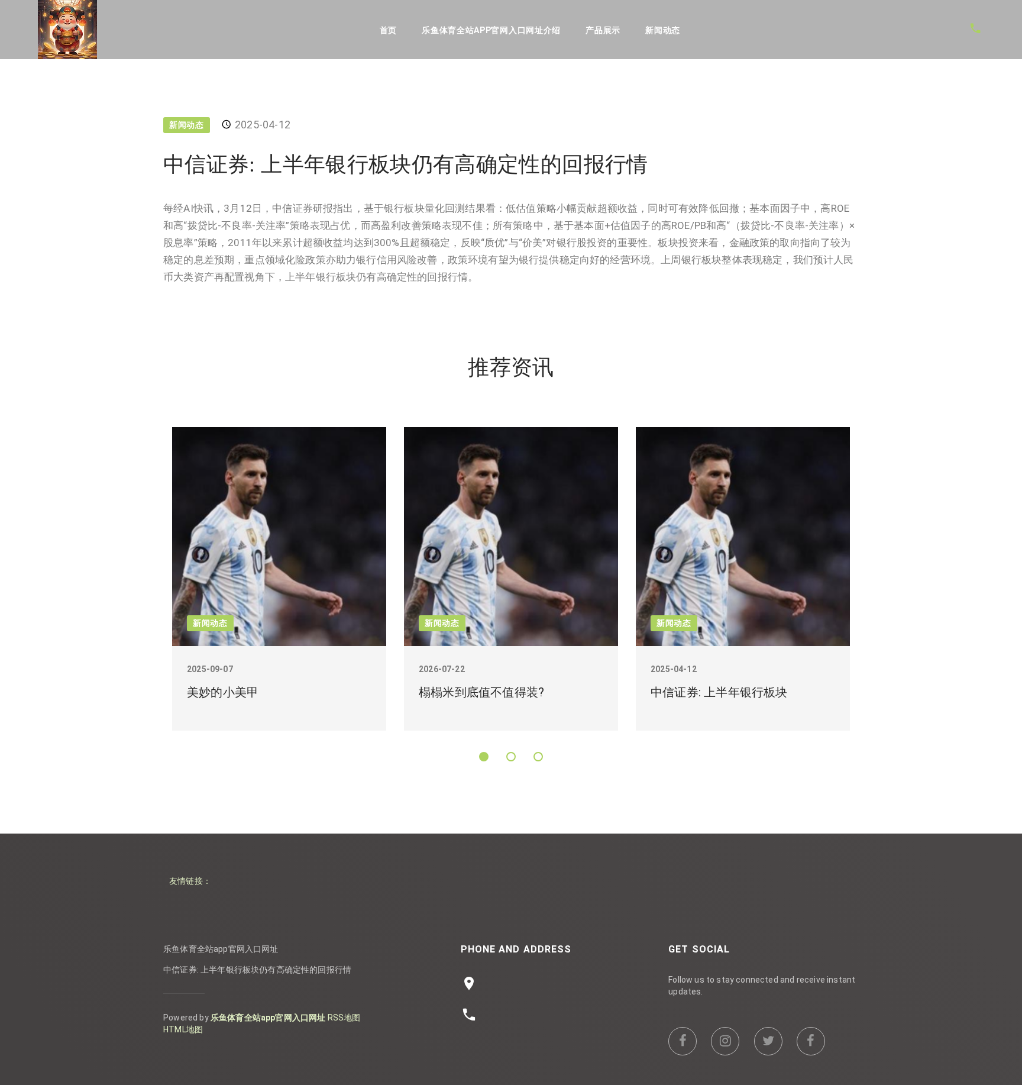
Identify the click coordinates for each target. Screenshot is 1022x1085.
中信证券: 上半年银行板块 (719, 692)
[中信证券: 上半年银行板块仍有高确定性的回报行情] (743, 536)
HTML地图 (183, 1029)
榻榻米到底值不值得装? (481, 692)
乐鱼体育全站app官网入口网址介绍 (491, 30)
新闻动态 (662, 30)
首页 (388, 30)
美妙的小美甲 (222, 692)
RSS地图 (344, 1017)
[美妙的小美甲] (279, 536)
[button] (484, 756)
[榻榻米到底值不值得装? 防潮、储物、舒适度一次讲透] (511, 536)
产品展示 (603, 30)
